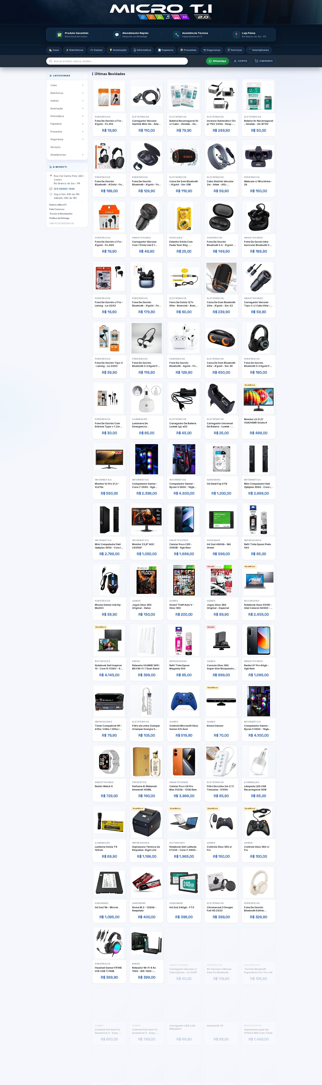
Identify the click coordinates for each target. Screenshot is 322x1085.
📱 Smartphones (259, 49)
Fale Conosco (56, 209)
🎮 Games (96, 49)
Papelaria (55, 123)
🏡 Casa (54, 49)
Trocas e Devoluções (60, 213)
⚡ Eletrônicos (74, 49)
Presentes (56, 131)
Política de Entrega (59, 218)
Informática (57, 116)
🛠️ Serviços (234, 49)
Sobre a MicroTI (58, 204)
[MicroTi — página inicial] (161, 12)
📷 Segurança (211, 49)
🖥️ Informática (142, 49)
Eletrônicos (56, 92)
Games (54, 100)
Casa (53, 85)
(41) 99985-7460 (64, 188)
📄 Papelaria (165, 49)
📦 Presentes (188, 49)
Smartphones (58, 154)
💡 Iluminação (118, 49)
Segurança (56, 139)
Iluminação (56, 108)
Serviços (55, 146)
